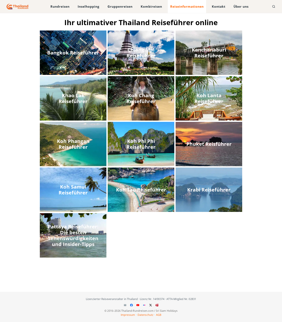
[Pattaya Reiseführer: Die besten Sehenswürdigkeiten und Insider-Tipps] (73, 235)
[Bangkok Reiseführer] (73, 53)
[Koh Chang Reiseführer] (141, 98)
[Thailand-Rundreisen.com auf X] (150, 305)
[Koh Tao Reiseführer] (141, 190)
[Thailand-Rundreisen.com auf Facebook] (131, 305)
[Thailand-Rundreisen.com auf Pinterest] (157, 305)
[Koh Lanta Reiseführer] (209, 98)
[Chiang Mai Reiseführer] (141, 53)
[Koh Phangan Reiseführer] (73, 144)
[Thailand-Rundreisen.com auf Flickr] (144, 305)
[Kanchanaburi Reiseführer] (209, 53)
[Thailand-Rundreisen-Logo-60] (17, 6)
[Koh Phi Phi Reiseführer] (141, 144)
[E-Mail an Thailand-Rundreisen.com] (125, 305)
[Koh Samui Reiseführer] (73, 190)
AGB (158, 315)
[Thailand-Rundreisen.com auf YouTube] (137, 305)
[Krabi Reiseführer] (209, 190)
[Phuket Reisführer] (209, 144)
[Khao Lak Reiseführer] (73, 98)
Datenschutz (146, 315)
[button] (72, 6)
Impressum (128, 315)
